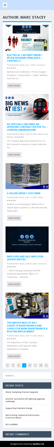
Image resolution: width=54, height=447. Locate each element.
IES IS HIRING (12, 424)
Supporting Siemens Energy (19, 408)
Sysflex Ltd (38, 444)
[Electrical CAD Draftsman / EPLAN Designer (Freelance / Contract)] (27, 38)
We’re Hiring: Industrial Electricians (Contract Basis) (22, 416)
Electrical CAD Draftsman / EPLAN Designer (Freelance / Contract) (25, 58)
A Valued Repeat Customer (24, 193)
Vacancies (40, 65)
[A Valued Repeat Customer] (27, 176)
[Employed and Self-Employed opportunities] (27, 239)
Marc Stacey (20, 65)
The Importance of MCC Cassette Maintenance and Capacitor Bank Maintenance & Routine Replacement (27, 327)
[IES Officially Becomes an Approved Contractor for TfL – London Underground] (27, 107)
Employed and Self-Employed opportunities (25, 258)
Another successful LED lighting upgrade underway (25, 400)
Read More (14, 85)
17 (41, 365)
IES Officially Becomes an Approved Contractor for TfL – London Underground (27, 127)
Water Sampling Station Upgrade (22, 392)
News (40, 134)
